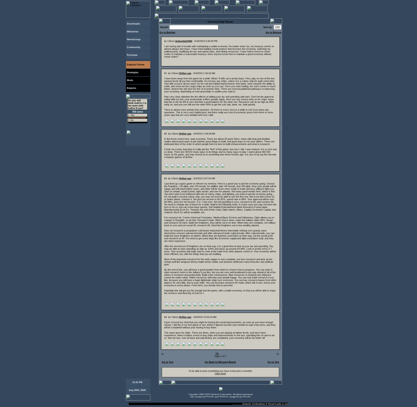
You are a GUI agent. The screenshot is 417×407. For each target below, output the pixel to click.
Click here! (220, 373)
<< (162, 353)
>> (277, 353)
